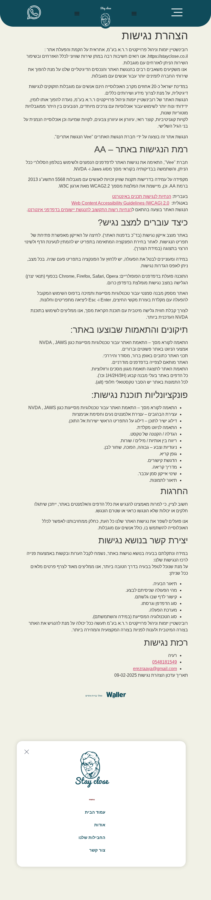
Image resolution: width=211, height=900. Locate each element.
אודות (99, 824)
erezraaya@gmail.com (155, 668)
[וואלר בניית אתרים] (116, 695)
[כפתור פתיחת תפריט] (134, 13)
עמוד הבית (95, 812)
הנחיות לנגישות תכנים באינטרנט (141, 196)
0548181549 (164, 662)
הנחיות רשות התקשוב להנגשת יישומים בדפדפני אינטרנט (80, 209)
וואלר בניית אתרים (93, 696)
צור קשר (97, 850)
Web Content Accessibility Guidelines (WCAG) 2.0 (120, 203)
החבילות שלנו (92, 837)
